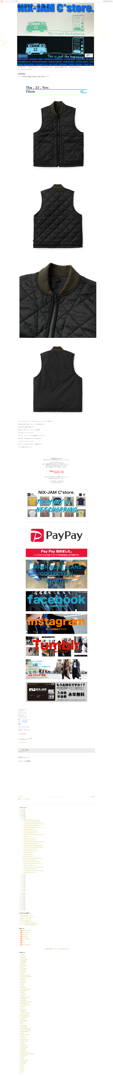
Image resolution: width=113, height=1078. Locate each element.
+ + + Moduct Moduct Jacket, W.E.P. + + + (30, 840)
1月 (23, 891)
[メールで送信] (22, 750)
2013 (22, 909)
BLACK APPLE (24, 965)
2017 (22, 902)
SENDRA (23, 1042)
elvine (22, 1066)
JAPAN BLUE (23, 1011)
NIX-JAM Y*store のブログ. (33, 66)
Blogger (67, 948)
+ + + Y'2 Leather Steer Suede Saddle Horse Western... (33, 870)
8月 (23, 878)
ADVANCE (23, 954)
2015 (22, 905)
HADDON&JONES (24, 1003)
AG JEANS (23, 956)
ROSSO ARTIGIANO (25, 1034)
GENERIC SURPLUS (25, 997)
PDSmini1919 (25, 936)
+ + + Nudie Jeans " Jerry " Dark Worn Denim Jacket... (33, 867)
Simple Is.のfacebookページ (26, 920)
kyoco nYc (23, 1069)
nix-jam (23, 942)
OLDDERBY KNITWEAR (26, 1030)
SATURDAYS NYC (24, 1039)
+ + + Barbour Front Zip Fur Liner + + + (30, 872)
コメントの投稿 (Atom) (25, 799)
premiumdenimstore (26, 944)
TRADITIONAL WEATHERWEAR (27, 1053)
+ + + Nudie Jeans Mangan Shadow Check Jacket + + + (33, 834)
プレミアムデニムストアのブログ (25, 69)
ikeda (23, 940)
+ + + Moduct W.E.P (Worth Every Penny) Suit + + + (32, 827)
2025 (22, 811)
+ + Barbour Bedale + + (26, 836)
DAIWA (22, 973)
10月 (23, 874)
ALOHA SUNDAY (24, 959)
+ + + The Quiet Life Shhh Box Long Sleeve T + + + (32, 863)
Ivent (22, 1008)
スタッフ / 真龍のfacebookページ (27, 921)
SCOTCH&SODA (24, 1041)
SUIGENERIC (23, 1049)
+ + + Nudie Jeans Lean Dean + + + (29, 838)
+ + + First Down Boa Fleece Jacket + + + (30, 831)
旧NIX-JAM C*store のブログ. (27, 915)
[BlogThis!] (23, 750)
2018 (22, 900)
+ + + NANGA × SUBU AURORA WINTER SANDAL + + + (33, 847)
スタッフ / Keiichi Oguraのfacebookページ (29, 924)
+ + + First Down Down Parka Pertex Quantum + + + (32, 822)
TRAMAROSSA (24, 1055)
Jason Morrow (55, 948)
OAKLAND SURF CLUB (26, 1028)
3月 (23, 887)
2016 (22, 904)
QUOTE (22, 1033)
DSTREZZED (23, 978)
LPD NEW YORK (24, 1017)
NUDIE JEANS (24, 1025)
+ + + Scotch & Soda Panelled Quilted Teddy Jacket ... (33, 845)
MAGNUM (23, 1019)
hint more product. (26, 938)
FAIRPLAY (23, 983)
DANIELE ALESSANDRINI (26, 976)
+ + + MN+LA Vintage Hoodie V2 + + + (30, 849)
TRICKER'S (23, 1056)
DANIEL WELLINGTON (25, 975)
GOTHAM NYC (24, 1000)
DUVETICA (23, 979)
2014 (22, 907)
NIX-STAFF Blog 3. (22, 66)
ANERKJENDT (24, 961)
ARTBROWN (23, 962)
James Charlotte (24, 1014)
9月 (23, 876)
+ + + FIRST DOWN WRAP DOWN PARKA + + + (32, 820)
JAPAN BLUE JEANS (25, 1012)
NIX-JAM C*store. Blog (32, 6)
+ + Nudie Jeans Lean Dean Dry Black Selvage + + (32, 858)
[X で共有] (25, 750)
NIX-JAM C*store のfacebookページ (28, 917)
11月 (23, 818)
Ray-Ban (22, 1036)
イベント (22, 1072)
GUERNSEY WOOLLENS (26, 1001)
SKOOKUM (23, 1044)
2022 (22, 893)
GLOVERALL (23, 998)
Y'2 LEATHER (23, 1063)
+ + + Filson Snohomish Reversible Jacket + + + (32, 861)
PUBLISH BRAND (24, 1031)
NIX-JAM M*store (25, 932)
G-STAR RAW (23, 994)
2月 (23, 889)
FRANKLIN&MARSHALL (26, 989)
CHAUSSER (23, 972)
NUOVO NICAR (24, 1027)
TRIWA (22, 1058)
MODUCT (23, 1022)
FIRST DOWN (23, 987)
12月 (23, 816)
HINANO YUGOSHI (26, 930)
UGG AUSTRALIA (24, 1060)
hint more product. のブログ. (47, 66)
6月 (23, 882)
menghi (22, 1071)
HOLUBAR (23, 1006)
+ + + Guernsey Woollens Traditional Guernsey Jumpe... (33, 823)
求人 (21, 1074)
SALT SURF (23, 1038)
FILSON (23, 751)
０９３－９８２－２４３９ (26, 719)
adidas (22, 1064)
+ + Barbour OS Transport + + (28, 854)
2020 (22, 896)
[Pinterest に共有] (27, 750)
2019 (22, 898)
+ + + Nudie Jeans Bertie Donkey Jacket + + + (31, 825)
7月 (23, 880)
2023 (22, 815)
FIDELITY (23, 984)
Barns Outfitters (24, 968)
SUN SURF (23, 1050)
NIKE (22, 1023)
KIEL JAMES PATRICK (25, 1016)
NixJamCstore (25, 934)
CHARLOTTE (23, 970)
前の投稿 (93, 796)
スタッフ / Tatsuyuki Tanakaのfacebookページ (30, 923)
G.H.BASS (23, 995)
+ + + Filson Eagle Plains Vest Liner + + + (30, 832)
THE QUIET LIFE (24, 1052)
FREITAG (22, 992)
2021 (22, 895)
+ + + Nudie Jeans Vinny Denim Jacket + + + (31, 843)
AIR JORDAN (23, 957)
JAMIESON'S (23, 1009)
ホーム (56, 796)
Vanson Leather (24, 1061)
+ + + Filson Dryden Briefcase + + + (29, 829)
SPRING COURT (24, 1045)
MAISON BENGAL (24, 1020)
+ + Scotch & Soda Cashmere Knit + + (29, 859)
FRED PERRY (24, 990)
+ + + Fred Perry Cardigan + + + (28, 865)
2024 (22, 813)
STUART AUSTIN (24, 1047)
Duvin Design (23, 981)
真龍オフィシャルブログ (26, 918)
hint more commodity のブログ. (61, 66)
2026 (22, 809)
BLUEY (22, 967)
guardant (22, 1067)
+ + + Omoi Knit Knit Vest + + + (28, 852)
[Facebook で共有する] (26, 750)
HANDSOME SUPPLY (25, 1005)
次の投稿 (20, 796)
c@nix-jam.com (20, 742)
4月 (23, 885)
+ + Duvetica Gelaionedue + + (28, 856)
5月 (23, 883)
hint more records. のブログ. (75, 66)
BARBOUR (23, 964)
